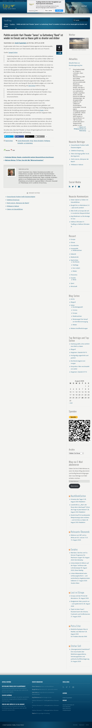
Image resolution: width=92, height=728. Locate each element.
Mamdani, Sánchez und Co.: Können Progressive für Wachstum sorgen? (79, 555)
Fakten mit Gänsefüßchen (15, 209)
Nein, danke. (48, 10)
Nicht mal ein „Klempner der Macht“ (18, 203)
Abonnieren (74, 486)
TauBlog (12, 24)
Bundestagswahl (78, 307)
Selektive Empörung (13, 200)
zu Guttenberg (28, 143)
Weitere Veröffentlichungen (79, 328)
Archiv (73, 299)
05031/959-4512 (67, 708)
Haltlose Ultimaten (53, 710)
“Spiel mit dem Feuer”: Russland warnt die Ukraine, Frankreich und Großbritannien (80, 611)
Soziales (73, 278)
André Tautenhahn (20, 43)
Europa (73, 239)
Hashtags (75, 265)
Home (6, 24)
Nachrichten (9, 141)
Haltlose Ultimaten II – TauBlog (39, 710)
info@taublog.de (67, 710)
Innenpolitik (74, 248)
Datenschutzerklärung (19, 1)
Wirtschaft (74, 286)
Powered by (31, 10)
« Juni (70, 403)
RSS (70, 186)
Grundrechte (75, 245)
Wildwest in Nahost (13, 206)
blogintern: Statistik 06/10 (79, 352)
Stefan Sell (76, 646)
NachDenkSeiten (78, 496)
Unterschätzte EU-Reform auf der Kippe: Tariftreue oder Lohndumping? (80, 565)
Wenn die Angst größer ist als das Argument (13, 704)
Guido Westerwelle (23, 141)
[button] (9, 136)
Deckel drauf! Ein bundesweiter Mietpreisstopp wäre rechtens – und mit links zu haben (80, 517)
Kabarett (73, 254)
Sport (72, 283)
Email (79, 186)
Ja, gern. (59, 10)
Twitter (73, 186)
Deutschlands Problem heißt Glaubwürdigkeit (21, 196)
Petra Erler (76, 626)
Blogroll (73, 302)
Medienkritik (75, 257)
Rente (74, 279)
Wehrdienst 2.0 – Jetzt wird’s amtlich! (48, 689)
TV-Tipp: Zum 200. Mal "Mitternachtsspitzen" (24, 160)
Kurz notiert (76, 268)
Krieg (31, 141)
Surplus (74, 549)
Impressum (81, 724)
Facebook (76, 186)
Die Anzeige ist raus (46, 697)
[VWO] (36, 10)
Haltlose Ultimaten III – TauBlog (40, 705)
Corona (75, 310)
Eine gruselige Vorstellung (43, 713)
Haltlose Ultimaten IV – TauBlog (40, 700)
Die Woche (76, 262)
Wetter (75, 271)
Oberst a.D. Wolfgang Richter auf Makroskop (80, 128)
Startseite (75, 724)
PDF (14, 150)
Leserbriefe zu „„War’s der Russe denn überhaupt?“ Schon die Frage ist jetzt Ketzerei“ (80, 507)
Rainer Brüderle (38, 141)
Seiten (73, 305)
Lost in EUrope (77, 592)
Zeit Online (31, 86)
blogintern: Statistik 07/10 (79, 372)
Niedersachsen (77, 250)
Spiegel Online (13, 52)
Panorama (74, 275)
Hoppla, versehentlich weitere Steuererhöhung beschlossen (29, 157)
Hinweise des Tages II (77, 499)
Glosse (73, 242)
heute (41, 110)
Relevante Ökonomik (80, 531)
